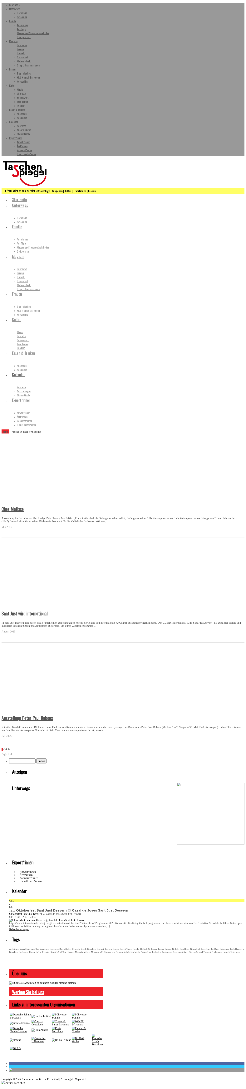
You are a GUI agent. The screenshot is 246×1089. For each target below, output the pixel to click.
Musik (20, 89)
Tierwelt (207, 952)
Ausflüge (21, 29)
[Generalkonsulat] (20, 1023)
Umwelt (21, 53)
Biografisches (24, 73)
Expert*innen (15, 138)
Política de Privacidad (47, 1079)
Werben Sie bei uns (28, 991)
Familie (12, 21)
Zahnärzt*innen (24, 150)
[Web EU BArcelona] (81, 1024)
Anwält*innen (23, 142)
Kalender (13, 122)
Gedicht (175, 949)
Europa (20, 49)
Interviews (22, 45)
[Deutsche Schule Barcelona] (20, 1017)
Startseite (14, 5)
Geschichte (184, 949)
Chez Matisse (13, 508)
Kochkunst (22, 118)
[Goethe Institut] (41, 1016)
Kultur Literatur (43, 952)
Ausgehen (22, 114)
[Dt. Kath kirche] (81, 1041)
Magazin (13, 41)
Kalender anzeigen (19, 929)
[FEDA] (81, 1017)
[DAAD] (15, 1048)
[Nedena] (15, 1039)
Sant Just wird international (25, 613)
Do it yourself (24, 37)
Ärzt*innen (22, 146)
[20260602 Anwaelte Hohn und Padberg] (210, 843)
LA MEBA (61, 952)
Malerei (87, 952)
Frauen (12, 69)
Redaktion (156, 952)
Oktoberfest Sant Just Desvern (25, 913)
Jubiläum (215, 949)
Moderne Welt (24, 61)
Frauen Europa (164, 949)
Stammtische (23, 134)
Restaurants (167, 952)
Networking (22, 81)
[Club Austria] (40, 1029)
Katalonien (22, 17)
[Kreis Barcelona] (61, 1031)
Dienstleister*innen (26, 154)
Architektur (14, 949)
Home (5, 431)
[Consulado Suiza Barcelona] (61, 1024)
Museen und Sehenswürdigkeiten (33, 33)
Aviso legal (67, 1079)
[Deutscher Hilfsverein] (41, 1041)
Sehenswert (23, 97)
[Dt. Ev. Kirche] (61, 1039)
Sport (186, 952)
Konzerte (21, 126)
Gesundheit (22, 57)
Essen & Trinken (17, 110)
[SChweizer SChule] (61, 1017)
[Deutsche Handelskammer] (20, 1031)
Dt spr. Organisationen (28, 65)
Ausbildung (22, 25)
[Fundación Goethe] (81, 1031)
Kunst (53, 952)
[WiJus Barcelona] (97, 1044)
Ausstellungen (24, 130)
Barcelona (22, 13)
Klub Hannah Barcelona (28, 77)
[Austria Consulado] (41, 1024)
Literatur (21, 93)
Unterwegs (14, 9)
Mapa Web (80, 1079)
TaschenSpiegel (196, 952)
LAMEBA (21, 106)
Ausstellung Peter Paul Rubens (27, 717)
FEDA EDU (145, 949)
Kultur (12, 85)
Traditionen (22, 101)
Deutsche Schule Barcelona (84, 949)
